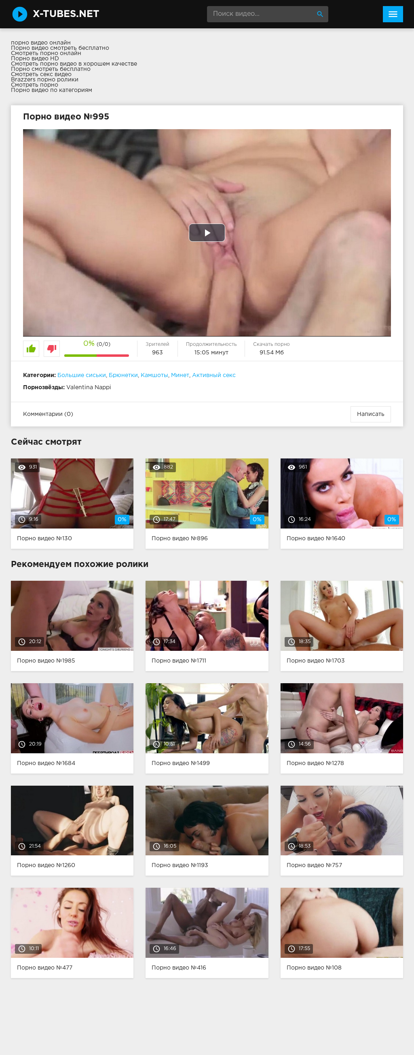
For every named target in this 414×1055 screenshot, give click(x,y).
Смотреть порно (34, 85)
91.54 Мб (272, 352)
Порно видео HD (35, 58)
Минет (180, 375)
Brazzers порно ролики (44, 79)
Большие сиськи (81, 375)
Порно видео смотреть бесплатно (60, 48)
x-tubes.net (66, 14)
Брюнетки (123, 375)
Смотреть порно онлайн (46, 53)
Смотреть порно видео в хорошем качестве (74, 64)
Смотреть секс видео (41, 74)
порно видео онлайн (41, 42)
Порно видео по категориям (51, 90)
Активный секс (214, 375)
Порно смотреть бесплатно (51, 69)
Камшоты (154, 375)
